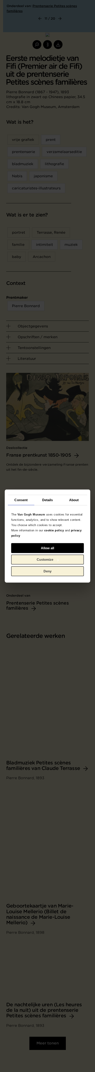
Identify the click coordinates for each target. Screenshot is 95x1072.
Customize (45, 559)
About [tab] (74, 500)
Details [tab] (47, 500)
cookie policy (54, 530)
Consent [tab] (21, 500)
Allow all (47, 548)
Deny (47, 571)
